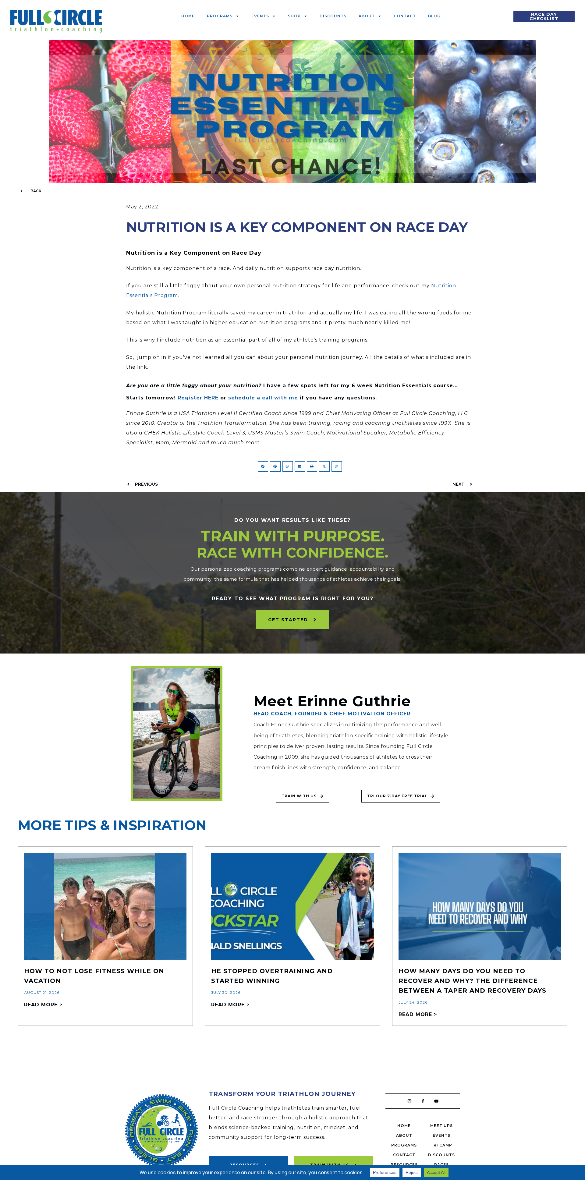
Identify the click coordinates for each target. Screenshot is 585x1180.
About (367, 16)
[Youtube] (436, 1101)
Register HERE (198, 398)
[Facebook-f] (423, 1101)
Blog (434, 16)
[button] (31, 191)
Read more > (43, 1005)
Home (188, 16)
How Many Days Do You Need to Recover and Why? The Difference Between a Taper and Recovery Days (472, 980)
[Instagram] (409, 1101)
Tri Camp (441, 1145)
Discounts (333, 16)
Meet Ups (441, 1125)
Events (260, 16)
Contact (405, 16)
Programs (219, 16)
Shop (294, 16)
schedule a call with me (263, 398)
